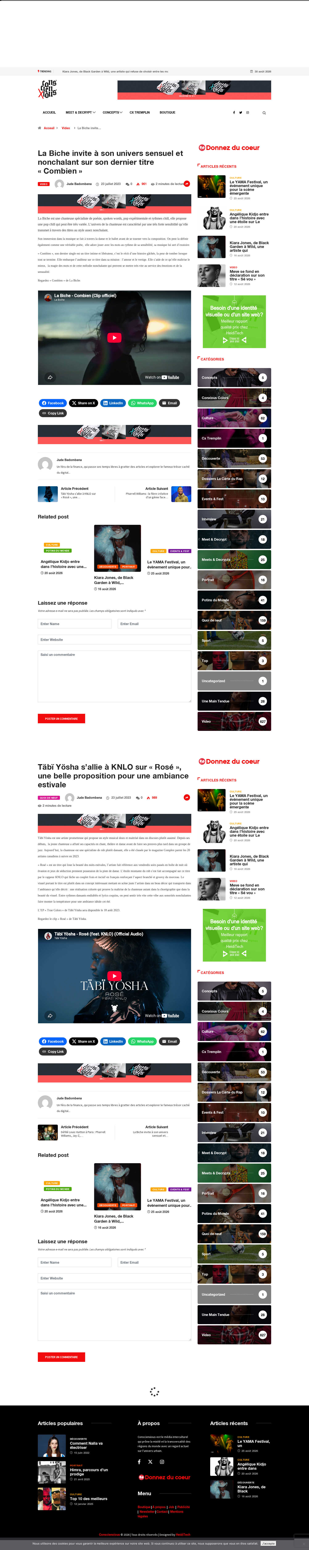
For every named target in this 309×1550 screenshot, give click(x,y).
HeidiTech (183, 1534)
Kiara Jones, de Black (251, 1488)
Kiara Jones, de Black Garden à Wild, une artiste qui (249, 246)
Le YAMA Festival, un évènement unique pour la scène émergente (249, 188)
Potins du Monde (161, 550)
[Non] (304, 1544)
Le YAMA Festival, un (254, 1443)
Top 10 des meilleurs (88, 1498)
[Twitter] (240, 112)
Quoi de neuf (49, 797)
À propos (159, 1507)
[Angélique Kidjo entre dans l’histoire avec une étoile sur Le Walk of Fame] (212, 218)
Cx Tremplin (140, 112)
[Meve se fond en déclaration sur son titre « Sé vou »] (212, 275)
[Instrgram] (247, 112)
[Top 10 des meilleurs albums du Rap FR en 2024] (52, 1499)
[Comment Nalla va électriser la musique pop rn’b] (52, 1446)
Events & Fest (123, 551)
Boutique (167, 112)
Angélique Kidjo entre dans (252, 1466)
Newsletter (147, 1511)
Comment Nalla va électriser (86, 1445)
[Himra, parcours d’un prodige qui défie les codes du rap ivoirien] (52, 1472)
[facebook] (234, 112)
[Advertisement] (126, 37)
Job (171, 1507)
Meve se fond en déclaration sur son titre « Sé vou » (247, 275)
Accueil (49, 112)
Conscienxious (109, 1534)
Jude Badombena (79, 184)
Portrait (72, 566)
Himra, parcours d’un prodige (89, 1471)
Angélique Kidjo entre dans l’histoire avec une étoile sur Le (249, 218)
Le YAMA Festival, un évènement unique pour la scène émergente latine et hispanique (111, 71)
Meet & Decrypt (79, 112)
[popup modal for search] (264, 112)
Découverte (51, 566)
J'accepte (268, 1543)
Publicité (183, 1507)
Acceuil (49, 128)
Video (66, 128)
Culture (102, 551)
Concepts (111, 112)
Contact (162, 1511)
